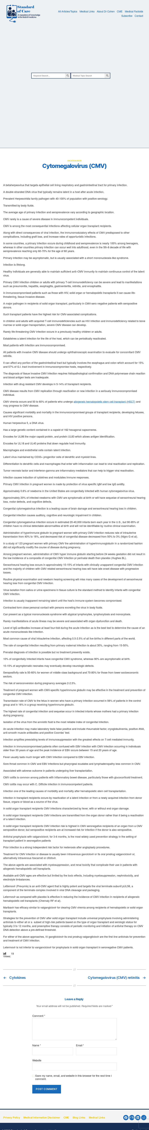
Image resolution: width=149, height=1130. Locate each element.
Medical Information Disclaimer (41, 1117)
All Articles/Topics (67, 11)
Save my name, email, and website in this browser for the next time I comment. (73, 1077)
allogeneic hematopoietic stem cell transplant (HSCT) (104, 401)
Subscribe (126, 15)
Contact (139, 15)
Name (36, 1045)
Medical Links (87, 11)
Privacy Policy (11, 1117)
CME (120, 11)
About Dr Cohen (106, 11)
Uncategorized (74, 161)
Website (36, 1060)
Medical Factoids (134, 11)
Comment (38, 1015)
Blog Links (79, 1117)
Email (80, 1045)
